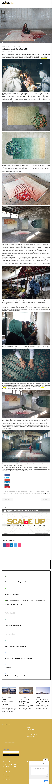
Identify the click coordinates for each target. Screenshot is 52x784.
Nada (11, 255)
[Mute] (46, 535)
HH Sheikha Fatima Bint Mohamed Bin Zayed (12, 259)
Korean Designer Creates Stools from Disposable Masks (18, 658)
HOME (28, 724)
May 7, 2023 (38, 697)
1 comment (9, 51)
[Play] (3, 535)
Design (3, 46)
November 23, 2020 (16, 46)
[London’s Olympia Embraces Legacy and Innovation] (9, 690)
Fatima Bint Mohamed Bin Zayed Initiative (30, 96)
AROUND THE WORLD (6, 697)
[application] (26, 522)
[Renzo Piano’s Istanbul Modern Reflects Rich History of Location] (43, 690)
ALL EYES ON (4, 696)
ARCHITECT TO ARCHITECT (11, 764)
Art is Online (8, 667)
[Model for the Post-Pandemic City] (7, 621)
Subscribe (11, 754)
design (42, 386)
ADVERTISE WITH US (31, 729)
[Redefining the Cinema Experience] (25, 601)
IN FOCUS (6, 777)
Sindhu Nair (44, 57)
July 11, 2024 (4, 699)
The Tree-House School (10, 613)
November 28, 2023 (22, 697)
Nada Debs (22, 165)
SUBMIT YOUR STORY (32, 734)
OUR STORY (29, 727)
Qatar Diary (7, 771)
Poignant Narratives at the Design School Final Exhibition (18, 582)
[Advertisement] (26, 557)
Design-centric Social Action (12, 594)
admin (4, 51)
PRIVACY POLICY (30, 736)
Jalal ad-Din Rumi (19, 167)
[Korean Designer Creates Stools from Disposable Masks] (7, 654)
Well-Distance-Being (10, 634)
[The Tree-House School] (18, 610)
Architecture (11, 696)
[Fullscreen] (48, 535)
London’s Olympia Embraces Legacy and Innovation (8, 703)
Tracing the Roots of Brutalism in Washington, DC (25, 701)
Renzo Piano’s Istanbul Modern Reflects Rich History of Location (42, 701)
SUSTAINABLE (8, 46)
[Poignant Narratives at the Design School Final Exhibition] (7, 577)
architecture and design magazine (29, 491)
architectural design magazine (12, 491)
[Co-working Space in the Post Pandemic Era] (7, 642)
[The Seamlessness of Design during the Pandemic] (18, 673)
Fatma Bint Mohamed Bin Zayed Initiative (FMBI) (13, 493)
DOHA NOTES (7, 779)
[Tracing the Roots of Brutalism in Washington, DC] (26, 690)
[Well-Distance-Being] (22, 631)
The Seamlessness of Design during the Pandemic (17, 676)
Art (3, 774)
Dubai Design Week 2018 (43, 491)
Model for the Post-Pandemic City (13, 625)
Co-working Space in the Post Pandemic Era (15, 646)
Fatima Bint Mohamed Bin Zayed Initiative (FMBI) (35, 54)
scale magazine (15, 494)
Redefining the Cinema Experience (13, 604)
